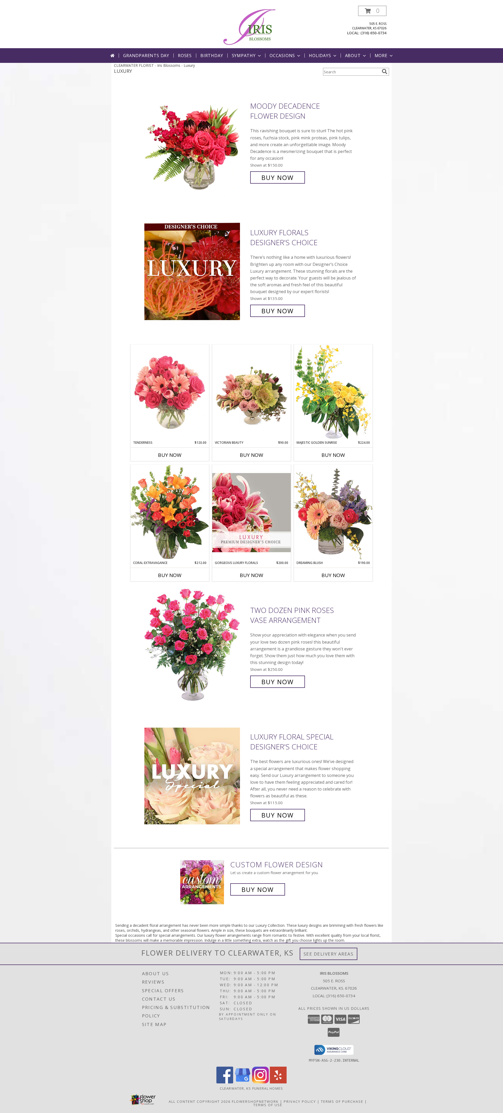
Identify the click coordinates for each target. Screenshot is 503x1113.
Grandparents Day (146, 55)
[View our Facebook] (224, 1081)
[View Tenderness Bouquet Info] (169, 392)
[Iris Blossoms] (252, 26)
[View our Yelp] (278, 1081)
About (353, 55)
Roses (185, 55)
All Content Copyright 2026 (200, 1101)
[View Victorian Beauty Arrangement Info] (251, 392)
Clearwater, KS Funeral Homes (251, 1088)
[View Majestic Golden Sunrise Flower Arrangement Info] (333, 392)
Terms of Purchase (342, 1101)
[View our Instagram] (260, 1081)
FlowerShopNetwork (255, 1101)
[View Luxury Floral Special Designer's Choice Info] (196, 776)
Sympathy (244, 55)
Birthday (211, 55)
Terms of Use (267, 1105)
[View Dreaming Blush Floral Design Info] (333, 512)
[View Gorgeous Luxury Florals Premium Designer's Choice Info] (251, 512)
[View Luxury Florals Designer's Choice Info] (196, 271)
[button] (372, 11)
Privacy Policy (300, 1101)
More (381, 55)
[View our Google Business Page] (242, 1081)
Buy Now (277, 177)
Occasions (282, 55)
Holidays (320, 55)
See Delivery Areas (329, 954)
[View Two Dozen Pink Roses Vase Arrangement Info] (196, 646)
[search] (384, 71)
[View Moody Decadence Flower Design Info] (196, 141)
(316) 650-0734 (373, 32)
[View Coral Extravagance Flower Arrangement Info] (169, 512)
